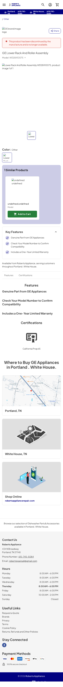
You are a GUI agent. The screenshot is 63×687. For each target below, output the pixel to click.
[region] (31, 198)
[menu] (4, 5)
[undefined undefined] (22, 189)
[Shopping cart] (57, 4)
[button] (31, 135)
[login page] (50, 4)
